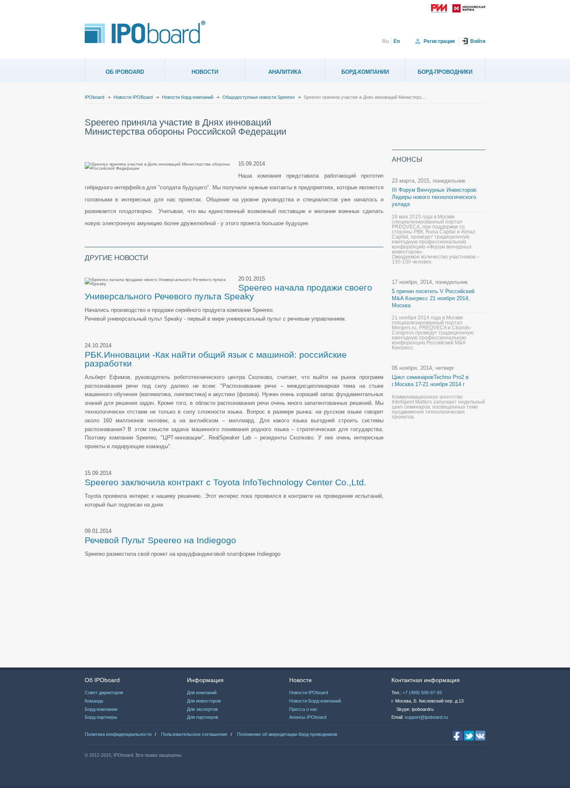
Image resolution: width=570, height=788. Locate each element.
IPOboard (94, 97)
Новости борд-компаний (187, 97)
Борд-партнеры (101, 717)
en (396, 41)
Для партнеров (202, 717)
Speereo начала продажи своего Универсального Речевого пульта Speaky (228, 292)
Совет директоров (104, 692)
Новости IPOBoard (133, 97)
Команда (94, 700)
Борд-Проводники (445, 72)
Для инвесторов (204, 700)
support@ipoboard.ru (426, 717)
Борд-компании (365, 72)
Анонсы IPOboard (307, 717)
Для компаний (202, 692)
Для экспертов (202, 709)
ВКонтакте (480, 735)
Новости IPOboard (308, 692)
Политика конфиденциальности (118, 734)
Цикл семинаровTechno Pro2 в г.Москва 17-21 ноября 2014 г (430, 380)
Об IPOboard (125, 72)
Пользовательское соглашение (194, 734)
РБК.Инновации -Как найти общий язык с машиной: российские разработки (216, 359)
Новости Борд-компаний (315, 700)
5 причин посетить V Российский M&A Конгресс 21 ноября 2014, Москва (433, 298)
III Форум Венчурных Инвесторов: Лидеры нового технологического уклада (435, 197)
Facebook (458, 735)
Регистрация (439, 41)
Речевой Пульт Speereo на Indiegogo (160, 540)
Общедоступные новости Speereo (258, 97)
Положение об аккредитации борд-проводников (287, 734)
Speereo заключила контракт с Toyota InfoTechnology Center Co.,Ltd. (225, 482)
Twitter (469, 735)
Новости (205, 72)
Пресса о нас (303, 709)
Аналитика (284, 72)
